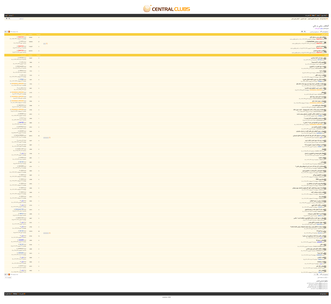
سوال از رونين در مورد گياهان (317, 201)
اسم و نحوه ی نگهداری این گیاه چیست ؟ (314, 118)
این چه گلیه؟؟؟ (320, 231)
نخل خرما (322, 71)
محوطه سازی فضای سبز (318, 105)
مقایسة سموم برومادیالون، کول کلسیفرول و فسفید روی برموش (308, 188)
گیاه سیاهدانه (320, 262)
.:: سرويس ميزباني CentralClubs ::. (314, 42)
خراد (321, 155)
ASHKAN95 (319, 255)
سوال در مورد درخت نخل (318, 101)
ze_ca (320, 142)
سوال (323, 149)
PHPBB (169, 297)
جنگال (320, 64)
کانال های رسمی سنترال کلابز (317, 37)
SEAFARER (21, 166)
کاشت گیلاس (321, 257)
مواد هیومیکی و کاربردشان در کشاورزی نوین (313, 171)
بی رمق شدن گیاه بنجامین (317, 58)
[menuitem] (319, 15)
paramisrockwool (318, 111)
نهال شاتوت (321, 158)
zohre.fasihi (319, 73)
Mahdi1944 (319, 39)
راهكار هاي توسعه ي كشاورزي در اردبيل (314, 153)
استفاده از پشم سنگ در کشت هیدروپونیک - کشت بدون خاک (308, 110)
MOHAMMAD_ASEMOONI (18, 83)
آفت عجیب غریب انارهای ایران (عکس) (314, 88)
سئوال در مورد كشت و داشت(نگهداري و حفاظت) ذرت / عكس (309, 218)
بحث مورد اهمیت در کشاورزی (317, 67)
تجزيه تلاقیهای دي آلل (318, 175)
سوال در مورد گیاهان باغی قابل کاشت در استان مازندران (310, 131)
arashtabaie (319, 133)
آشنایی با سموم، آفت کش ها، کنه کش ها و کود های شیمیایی (308, 136)
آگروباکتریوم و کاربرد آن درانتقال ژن (315, 184)
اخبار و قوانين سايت (294, 39)
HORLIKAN (319, 224)
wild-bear (320, 60)
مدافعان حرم (21, 88)
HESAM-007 (319, 251)
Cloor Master (319, 203)
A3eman (320, 207)
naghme (320, 272)
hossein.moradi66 (317, 246)
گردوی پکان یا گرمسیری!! (318, 62)
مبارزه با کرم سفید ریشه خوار (317, 97)
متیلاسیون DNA (320, 179)
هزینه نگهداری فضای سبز (318, 127)
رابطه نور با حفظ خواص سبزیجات (316, 214)
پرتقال (322, 92)
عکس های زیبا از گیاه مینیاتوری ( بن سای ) (313, 236)
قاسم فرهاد (319, 220)
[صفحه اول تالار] (166, 8)
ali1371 (320, 228)
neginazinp (319, 107)
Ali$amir (22, 71)
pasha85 (21, 114)
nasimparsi (319, 86)
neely (320, 159)
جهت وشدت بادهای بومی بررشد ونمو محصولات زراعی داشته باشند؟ (307, 227)
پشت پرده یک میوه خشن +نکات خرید (314, 140)
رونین (321, 28)
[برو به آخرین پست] (17, 37)
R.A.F (22, 118)
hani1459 (21, 122)
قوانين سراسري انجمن (318, 51)
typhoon (320, 216)
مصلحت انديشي (320, 46)
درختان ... (321, 162)
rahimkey (21, 58)
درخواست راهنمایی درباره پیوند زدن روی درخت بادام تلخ (310, 84)
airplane (320, 259)
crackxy (22, 157)
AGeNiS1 (320, 147)
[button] (5, 32)
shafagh (320, 81)
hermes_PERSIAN (19, 135)
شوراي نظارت (317, 28)
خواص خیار (321, 270)
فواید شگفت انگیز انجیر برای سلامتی (315, 249)
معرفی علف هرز (320, 266)
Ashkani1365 (20, 218)
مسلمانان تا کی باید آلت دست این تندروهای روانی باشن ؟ (309, 166)
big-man (22, 162)
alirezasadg (319, 120)
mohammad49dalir (317, 98)
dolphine (320, 164)
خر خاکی (322, 245)
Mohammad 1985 (19, 209)
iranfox (22, 41)
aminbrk (320, 94)
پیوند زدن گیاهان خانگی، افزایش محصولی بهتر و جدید (310, 114)
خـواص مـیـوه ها (320, 240)
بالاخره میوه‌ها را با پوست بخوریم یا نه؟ (314, 145)
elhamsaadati (318, 68)
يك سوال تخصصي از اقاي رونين (316, 222)
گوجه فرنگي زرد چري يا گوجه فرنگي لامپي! (313, 80)
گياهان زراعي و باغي (321, 25)
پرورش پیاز (321, 197)
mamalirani (319, 129)
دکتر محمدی (21, 140)
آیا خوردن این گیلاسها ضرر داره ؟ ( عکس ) (313, 123)
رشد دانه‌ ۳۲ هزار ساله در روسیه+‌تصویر (314, 210)
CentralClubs (164, 297)
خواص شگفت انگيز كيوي (318, 205)
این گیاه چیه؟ (320, 253)
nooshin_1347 (318, 151)
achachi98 (319, 242)
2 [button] (7, 31)
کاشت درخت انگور (319, 75)
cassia (320, 172)
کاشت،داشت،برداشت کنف (317, 192)
